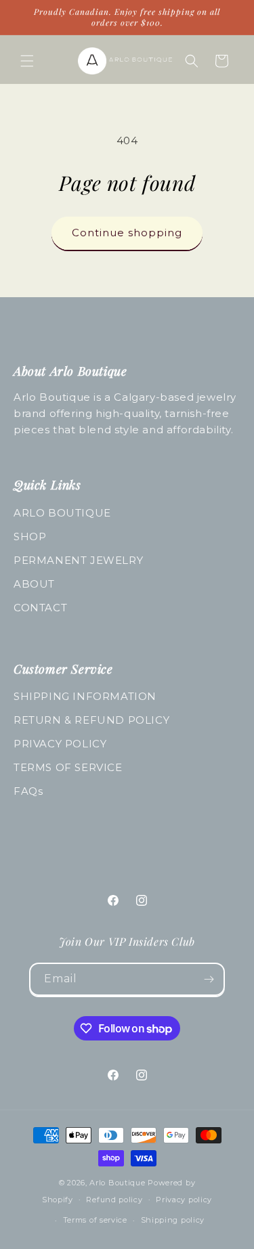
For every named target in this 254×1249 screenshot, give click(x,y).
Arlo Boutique (117, 1182)
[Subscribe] (209, 979)
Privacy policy (184, 1199)
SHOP (30, 536)
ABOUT (34, 583)
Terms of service (95, 1220)
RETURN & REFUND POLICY (91, 720)
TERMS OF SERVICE (68, 767)
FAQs (28, 791)
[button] (27, 61)
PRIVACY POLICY (60, 743)
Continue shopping (127, 232)
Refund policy (114, 1199)
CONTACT (40, 607)
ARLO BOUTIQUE (62, 512)
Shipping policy (173, 1220)
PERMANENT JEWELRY (78, 560)
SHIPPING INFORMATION (85, 696)
